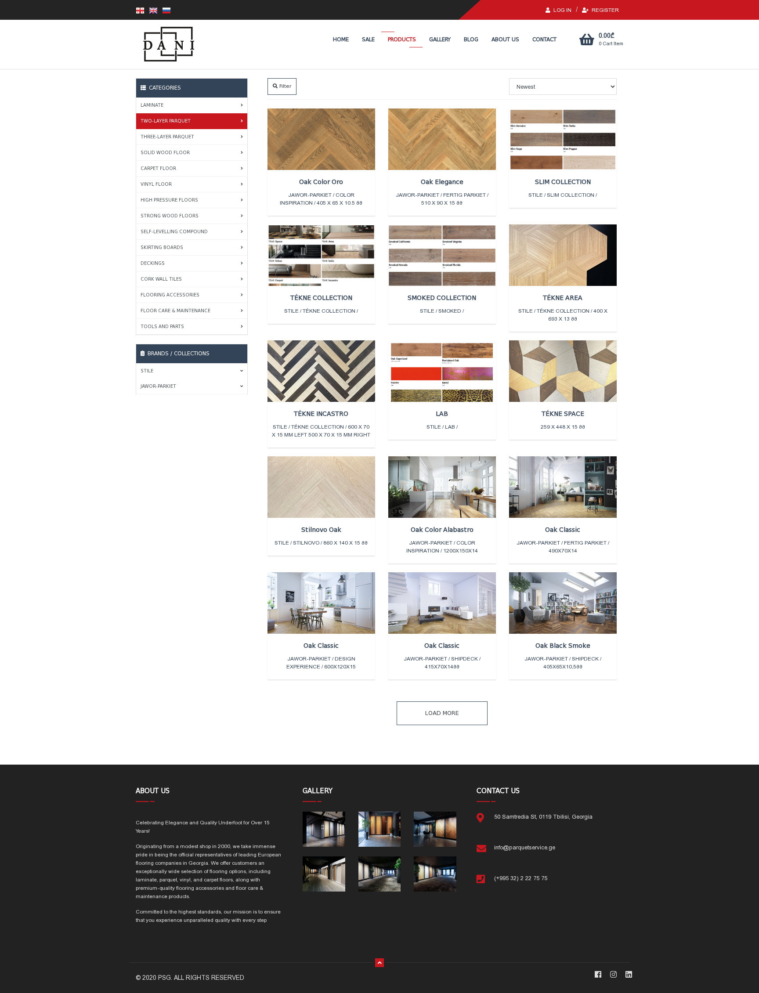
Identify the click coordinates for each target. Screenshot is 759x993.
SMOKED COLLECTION (442, 297)
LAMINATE (152, 105)
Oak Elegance (442, 181)
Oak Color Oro (321, 181)
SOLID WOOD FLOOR (165, 152)
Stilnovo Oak (321, 529)
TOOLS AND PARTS (162, 326)
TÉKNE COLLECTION (321, 297)
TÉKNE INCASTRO (321, 413)
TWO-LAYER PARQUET (166, 121)
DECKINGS (153, 263)
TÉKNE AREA (562, 297)
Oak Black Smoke (562, 645)
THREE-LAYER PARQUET (167, 136)
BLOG (471, 39)
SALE (368, 39)
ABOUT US (505, 39)
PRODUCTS (402, 39)
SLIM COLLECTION (563, 181)
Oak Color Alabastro (442, 529)
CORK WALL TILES (161, 279)
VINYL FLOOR (156, 184)
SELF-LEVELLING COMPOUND (174, 231)
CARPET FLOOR (158, 168)
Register (604, 10)
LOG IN (561, 10)
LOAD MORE (442, 713)
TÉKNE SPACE (563, 413)
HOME (341, 39)
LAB (442, 413)
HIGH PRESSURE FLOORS (169, 200)
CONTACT (544, 39)
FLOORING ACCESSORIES (170, 294)
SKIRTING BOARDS (162, 247)
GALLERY (440, 39)
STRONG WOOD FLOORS (170, 215)
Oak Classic (562, 529)
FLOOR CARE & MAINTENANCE (175, 310)
